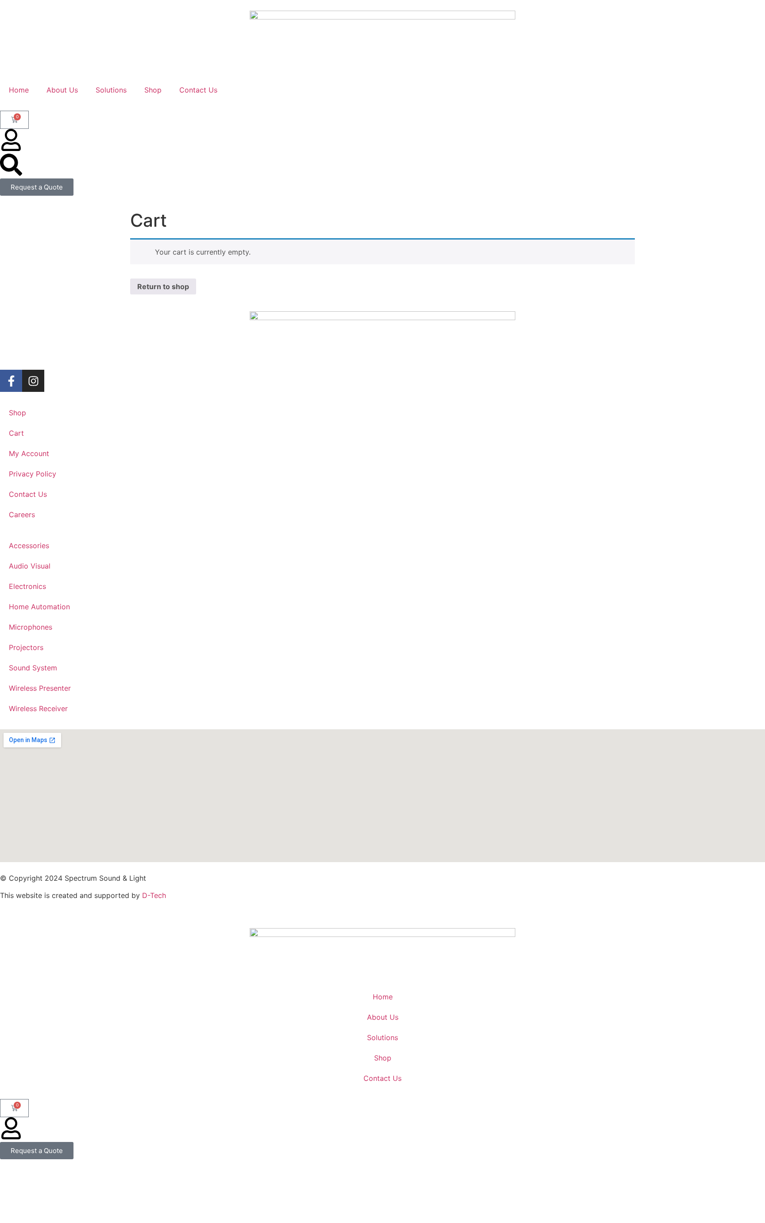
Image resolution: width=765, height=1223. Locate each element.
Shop (153, 89)
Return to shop (163, 286)
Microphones (30, 627)
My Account (29, 453)
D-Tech (154, 895)
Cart (16, 433)
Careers (22, 514)
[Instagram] (33, 381)
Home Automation (39, 606)
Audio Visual (29, 565)
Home (19, 89)
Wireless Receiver (38, 708)
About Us (62, 89)
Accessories (29, 545)
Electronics (27, 586)
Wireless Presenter (40, 688)
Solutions (111, 89)
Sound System (33, 667)
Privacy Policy (32, 473)
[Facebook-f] (11, 381)
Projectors (26, 647)
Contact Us (198, 89)
